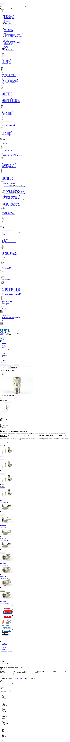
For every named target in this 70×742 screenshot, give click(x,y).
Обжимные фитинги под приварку (10, 20)
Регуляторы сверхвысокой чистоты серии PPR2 (10, 81)
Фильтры (3, 221)
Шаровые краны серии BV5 (6, 63)
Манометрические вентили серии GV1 (8, 213)
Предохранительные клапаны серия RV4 (9, 154)
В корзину (3, 488)
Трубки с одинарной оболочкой (7, 319)
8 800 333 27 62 (4, 353)
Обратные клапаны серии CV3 (7, 133)
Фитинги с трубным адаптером (9, 18)
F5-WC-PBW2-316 (3, 563)
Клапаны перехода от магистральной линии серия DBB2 (11, 292)
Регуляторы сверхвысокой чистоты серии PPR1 (10, 80)
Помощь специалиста (7, 402)
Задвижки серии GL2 (5, 304)
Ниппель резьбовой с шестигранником (10, 24)
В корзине (2, 402)
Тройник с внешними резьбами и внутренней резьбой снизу (14, 36)
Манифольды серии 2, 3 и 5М (7, 212)
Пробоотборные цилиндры (6, 230)
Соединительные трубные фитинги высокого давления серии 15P (15, 191)
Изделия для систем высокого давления (8, 183)
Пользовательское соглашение (7, 665)
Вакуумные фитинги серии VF (9, 50)
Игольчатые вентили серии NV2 (7, 93)
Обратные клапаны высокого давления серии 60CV (12, 202)
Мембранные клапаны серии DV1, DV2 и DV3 (10, 110)
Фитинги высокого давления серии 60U (10, 204)
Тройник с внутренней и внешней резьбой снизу (12, 34)
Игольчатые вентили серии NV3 (7, 94)
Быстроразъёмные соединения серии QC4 (9, 125)
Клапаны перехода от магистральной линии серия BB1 (11, 288)
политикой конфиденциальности (19, 678)
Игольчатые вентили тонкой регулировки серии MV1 (11, 99)
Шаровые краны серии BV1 (6, 59)
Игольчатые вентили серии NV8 (7, 98)
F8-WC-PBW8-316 (3, 601)
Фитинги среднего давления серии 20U (10, 197)
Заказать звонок (8, 334)
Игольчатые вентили (5, 90)
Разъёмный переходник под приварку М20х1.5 (11, 41)
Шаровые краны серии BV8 (6, 65)
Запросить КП (7, 412)
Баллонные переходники (8, 44)
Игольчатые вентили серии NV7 (7, 97)
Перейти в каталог (5, 635)
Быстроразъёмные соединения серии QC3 (9, 124)
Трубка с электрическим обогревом (8, 318)
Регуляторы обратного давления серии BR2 (9, 83)
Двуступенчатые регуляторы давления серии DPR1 (10, 79)
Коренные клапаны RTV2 (6, 268)
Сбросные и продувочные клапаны (8, 250)
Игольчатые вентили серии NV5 (7, 96)
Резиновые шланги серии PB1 (7, 165)
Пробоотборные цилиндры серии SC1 (8, 231)
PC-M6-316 (2, 500)
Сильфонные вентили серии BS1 (7, 176)
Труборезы (4, 241)
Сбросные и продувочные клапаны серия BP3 (9, 254)
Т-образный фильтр (5, 224)
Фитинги (4, 366)
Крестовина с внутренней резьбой (9, 37)
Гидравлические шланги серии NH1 (8, 164)
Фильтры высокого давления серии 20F (10, 196)
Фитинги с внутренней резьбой (9, 17)
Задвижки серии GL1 (5, 303)
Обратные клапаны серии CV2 (7, 132)
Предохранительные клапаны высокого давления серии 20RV (12, 155)
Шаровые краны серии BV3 (6, 61)
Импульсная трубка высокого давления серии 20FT (12, 198)
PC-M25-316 (2, 486)
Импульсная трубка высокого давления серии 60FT (12, 205)
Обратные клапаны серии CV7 (7, 136)
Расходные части (7, 21)
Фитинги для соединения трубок (9, 15)
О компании (4, 647)
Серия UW (6, 46)
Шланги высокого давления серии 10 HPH (9, 166)
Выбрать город (3, 661)
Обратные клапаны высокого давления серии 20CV (12, 194)
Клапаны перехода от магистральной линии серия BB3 (11, 290)
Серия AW (6, 47)
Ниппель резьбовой (7, 23)
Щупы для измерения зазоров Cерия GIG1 (9, 242)
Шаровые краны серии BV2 (6, 60)
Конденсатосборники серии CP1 (7, 279)
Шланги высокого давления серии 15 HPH (9, 167)
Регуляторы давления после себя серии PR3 (9, 76)
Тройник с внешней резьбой (8, 31)
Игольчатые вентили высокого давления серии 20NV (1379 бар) (14, 193)
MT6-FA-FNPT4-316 (3, 525)
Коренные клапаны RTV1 (6, 267)
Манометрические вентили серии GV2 (8, 214)
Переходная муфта (7, 27)
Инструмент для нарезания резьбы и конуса (9, 243)
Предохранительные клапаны (7, 150)
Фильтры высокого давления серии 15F (10, 188)
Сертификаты (2, 412)
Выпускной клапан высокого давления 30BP (11, 203)
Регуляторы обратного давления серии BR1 (9, 82)
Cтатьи (3, 645)
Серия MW (6, 45)
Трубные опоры (4, 308)
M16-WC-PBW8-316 (3, 576)
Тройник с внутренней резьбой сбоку (10, 35)
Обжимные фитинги (9, 366)
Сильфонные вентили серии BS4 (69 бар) (9, 179)
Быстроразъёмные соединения (7, 121)
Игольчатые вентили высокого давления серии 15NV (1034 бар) (14, 186)
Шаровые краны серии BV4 (6, 62)
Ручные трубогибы (5, 239)
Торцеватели (4, 240)
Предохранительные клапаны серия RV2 (9, 152)
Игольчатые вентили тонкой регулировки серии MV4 (11, 102)
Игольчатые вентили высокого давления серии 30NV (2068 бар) (14, 201)
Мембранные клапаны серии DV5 (7, 112)
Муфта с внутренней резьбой (9, 26)
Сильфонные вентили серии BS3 (7, 178)
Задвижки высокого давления (7, 301)
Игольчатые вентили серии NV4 (7, 95)
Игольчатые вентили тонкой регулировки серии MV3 (11, 101)
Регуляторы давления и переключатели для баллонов (11, 72)
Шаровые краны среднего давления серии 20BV (12, 195)
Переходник (6, 28)
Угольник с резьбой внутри (8, 29)
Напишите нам (4, 360)
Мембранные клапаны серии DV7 (7, 114)
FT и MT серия (4, 143)
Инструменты (4, 237)
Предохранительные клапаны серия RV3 (9, 153)
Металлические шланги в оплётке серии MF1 (9, 162)
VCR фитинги (4, 48)
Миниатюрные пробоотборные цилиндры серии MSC (11, 232)
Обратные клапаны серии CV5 (7, 135)
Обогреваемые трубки (6, 315)
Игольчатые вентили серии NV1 (7, 92)
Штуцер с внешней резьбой (27, 366)
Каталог (3, 643)
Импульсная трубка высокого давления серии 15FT (12, 190)
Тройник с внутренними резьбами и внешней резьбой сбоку (14, 33)
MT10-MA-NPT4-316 (3, 538)
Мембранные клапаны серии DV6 (7, 113)
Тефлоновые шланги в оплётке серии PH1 (9, 163)
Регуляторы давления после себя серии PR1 (9, 74)
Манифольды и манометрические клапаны (9, 210)
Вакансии (3, 648)
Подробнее (7, 459)
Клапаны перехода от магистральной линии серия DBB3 (11, 293)
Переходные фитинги (7, 19)
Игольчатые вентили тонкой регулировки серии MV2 (11, 100)
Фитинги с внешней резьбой (9, 16)
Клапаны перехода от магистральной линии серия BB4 (11, 291)
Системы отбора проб (5, 327)
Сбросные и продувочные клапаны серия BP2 (9, 253)
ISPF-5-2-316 (2, 457)
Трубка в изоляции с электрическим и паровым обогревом (11, 317)
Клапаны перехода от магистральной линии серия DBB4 (11, 294)
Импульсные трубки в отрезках (7, 141)
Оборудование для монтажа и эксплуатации (9, 320)
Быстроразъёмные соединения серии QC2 (9, 123)
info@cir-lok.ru (4, 363)
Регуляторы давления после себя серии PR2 (9, 75)
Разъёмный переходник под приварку (10, 40)
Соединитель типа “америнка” (9, 43)
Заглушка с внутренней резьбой (9, 39)
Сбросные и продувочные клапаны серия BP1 (9, 252)
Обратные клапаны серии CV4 (7, 134)
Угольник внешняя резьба (8, 30)
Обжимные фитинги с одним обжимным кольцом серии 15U (14, 189)
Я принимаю (2, 3)
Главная (1, 366)
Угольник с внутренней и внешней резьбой (11, 32)
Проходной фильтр (5, 223)
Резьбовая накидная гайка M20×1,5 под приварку (12, 42)
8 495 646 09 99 (2, 334)
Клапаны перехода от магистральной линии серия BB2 (11, 289)
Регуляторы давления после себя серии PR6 (9, 78)
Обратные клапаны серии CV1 (7, 131)
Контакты (3, 649)
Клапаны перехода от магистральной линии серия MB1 (11, 287)
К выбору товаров (5, 367)
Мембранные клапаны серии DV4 (7, 111)
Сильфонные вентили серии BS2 (7, 177)
